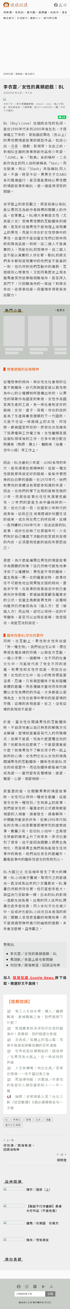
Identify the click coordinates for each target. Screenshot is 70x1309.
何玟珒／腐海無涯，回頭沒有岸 (35, 965)
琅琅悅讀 (8, 74)
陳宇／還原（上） (39, 1189)
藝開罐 (43, 12)
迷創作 (54, 12)
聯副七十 (35, 18)
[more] (60, 310)
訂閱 (50, 1294)
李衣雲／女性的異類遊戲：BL (33, 953)
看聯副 (19, 12)
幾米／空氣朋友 (37, 1240)
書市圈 (31, 12)
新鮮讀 (7, 12)
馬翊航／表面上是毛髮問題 (31, 959)
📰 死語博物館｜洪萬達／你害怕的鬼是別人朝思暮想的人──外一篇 (35, 1085)
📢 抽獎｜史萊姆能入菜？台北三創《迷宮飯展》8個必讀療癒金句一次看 (35, 1102)
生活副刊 (22, 18)
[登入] (60, 5)
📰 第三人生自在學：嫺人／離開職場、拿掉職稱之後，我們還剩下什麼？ (35, 1017)
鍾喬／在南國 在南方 (42, 1223)
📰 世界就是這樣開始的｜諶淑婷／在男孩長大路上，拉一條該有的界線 (35, 1056)
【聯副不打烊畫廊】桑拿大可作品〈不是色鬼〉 (44, 1208)
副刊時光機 (50, 18)
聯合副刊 (8, 18)
